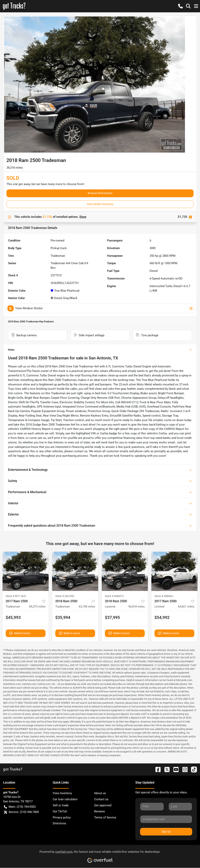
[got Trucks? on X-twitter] (165, 769)
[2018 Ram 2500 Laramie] (125, 571)
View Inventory (62, 793)
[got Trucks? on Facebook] (156, 769)
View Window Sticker (29, 308)
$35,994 (62, 617)
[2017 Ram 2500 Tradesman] (26, 571)
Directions (59, 823)
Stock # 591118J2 (16, 596)
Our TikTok (60, 811)
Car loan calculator (65, 799)
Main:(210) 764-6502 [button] (22, 806)
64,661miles (186, 606)
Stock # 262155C (64, 596)
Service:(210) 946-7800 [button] (24, 812)
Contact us (101, 799)
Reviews (99, 811)
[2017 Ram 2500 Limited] (174, 571)
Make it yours (22, 633)
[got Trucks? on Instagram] (183, 769)
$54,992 (162, 617)
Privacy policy (62, 817)
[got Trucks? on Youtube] (174, 769)
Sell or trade (61, 805)
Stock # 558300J (163, 596)
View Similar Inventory (100, 204)
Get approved (102, 805)
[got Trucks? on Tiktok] (192, 769)
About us (100, 793)
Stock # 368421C (114, 596)
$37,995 (112, 617)
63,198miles (87, 606)
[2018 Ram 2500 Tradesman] (75, 571)
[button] (180, 6)
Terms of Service (105, 817)
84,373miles (37, 606)
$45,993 (13, 617)
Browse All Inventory (100, 193)
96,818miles (136, 606)
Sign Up (166, 831)
